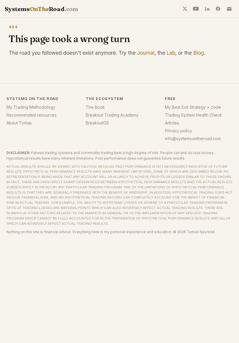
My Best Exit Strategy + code (193, 107)
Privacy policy (178, 130)
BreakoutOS (97, 122)
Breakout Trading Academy (112, 114)
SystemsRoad (41, 8)
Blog (198, 53)
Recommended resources (31, 114)
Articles (172, 122)
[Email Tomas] (229, 8)
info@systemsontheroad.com (193, 138)
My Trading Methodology (30, 107)
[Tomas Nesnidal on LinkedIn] (207, 8)
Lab (170, 53)
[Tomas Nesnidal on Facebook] (218, 8)
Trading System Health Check (193, 114)
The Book (95, 107)
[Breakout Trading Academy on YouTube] (196, 8)
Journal (145, 53)
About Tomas (19, 122)
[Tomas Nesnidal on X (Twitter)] (185, 8)
